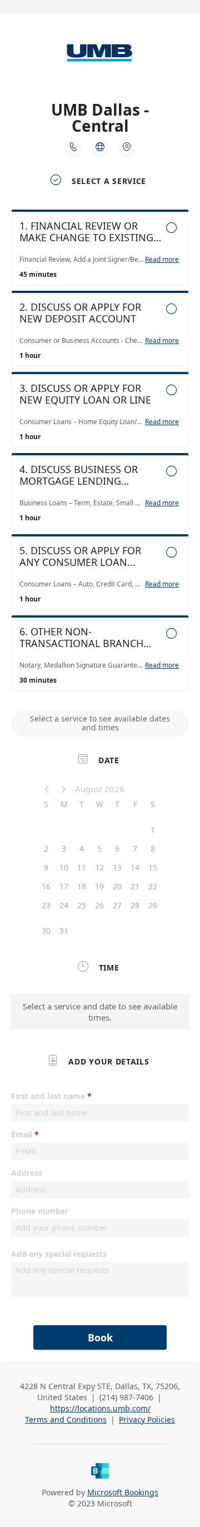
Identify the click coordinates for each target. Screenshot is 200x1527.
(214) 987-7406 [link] (126, 1397)
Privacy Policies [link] (147, 1419)
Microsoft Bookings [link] (122, 1492)
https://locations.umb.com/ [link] (100, 1408)
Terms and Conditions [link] (66, 1419)
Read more (162, 259)
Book (100, 1337)
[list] (100, 453)
